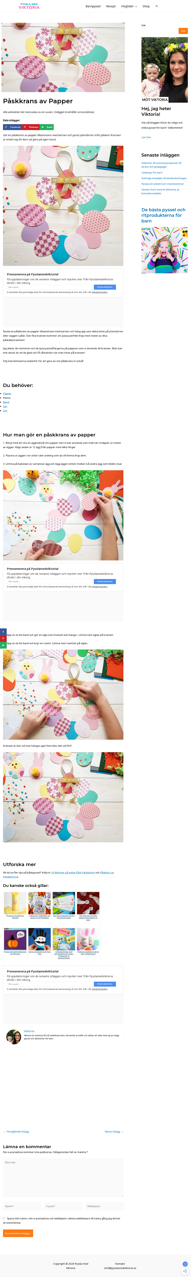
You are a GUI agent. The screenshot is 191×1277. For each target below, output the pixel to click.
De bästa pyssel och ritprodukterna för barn (163, 215)
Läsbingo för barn (151, 172)
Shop (146, 6)
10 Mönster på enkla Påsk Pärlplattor (73, 872)
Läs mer (146, 137)
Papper (7, 393)
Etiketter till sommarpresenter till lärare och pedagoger (161, 165)
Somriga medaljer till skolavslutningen (164, 178)
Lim (5, 410)
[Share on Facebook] (3, 632)
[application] (135, 6)
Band (6, 402)
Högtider (127, 6)
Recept (111, 6)
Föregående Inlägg (16, 1131)
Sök (143, 25)
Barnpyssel (93, 6)
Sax (5, 406)
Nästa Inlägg (114, 1131)
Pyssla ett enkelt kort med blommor (162, 184)
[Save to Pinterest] (3, 638)
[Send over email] (3, 645)
